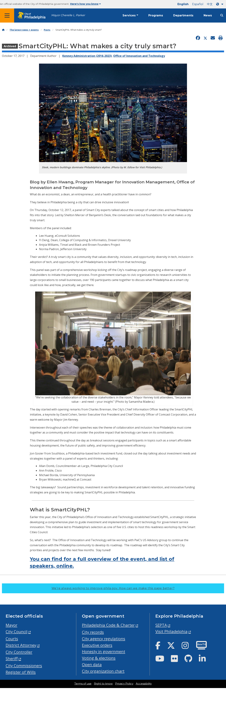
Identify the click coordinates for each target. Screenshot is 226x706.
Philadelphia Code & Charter (108, 625)
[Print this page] (220, 38)
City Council (16, 631)
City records (93, 632)
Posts (47, 29)
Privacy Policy (124, 683)
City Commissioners (24, 665)
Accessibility (144, 683)
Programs (155, 15)
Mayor (11, 625)
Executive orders (97, 645)
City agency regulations (103, 638)
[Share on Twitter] (205, 38)
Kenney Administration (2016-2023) (87, 56)
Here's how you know (84, 3)
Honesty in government (103, 651)
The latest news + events (24, 29)
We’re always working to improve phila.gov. (113, 588)
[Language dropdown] (220, 4)
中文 (210, 4)
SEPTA (161, 625)
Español (197, 4)
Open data (92, 664)
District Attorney (21, 645)
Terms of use (82, 683)
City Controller (19, 652)
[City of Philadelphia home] (33, 15)
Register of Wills (21, 672)
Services (129, 15)
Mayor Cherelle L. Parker (68, 15)
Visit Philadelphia (171, 631)
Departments (183, 15)
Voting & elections (98, 658)
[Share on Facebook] (197, 38)
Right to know (103, 683)
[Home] (3, 29)
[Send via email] (212, 38)
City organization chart (103, 671)
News (208, 15)
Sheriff (12, 658)
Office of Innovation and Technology (139, 56)
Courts (12, 638)
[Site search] (222, 15)
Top (218, 669)
